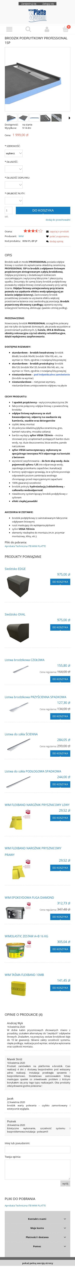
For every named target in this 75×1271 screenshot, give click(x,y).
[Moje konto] (47, 29)
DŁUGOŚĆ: (11, 161)
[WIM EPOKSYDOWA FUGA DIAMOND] (21, 911)
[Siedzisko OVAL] (21, 631)
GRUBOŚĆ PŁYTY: (15, 193)
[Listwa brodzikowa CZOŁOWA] (21, 671)
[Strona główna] (37, 15)
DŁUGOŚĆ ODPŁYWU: (17, 177)
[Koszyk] (65, 29)
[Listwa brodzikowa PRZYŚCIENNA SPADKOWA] (21, 708)
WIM (21, 236)
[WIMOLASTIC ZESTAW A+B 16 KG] (21, 950)
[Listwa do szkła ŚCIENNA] (21, 745)
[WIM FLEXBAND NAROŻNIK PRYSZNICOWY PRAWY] (21, 870)
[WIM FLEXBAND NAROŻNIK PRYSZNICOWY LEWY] (21, 821)
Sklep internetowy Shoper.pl (37, 1268)
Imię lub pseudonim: (17, 1143)
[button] (9, 29)
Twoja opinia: (13, 1156)
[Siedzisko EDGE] (21, 586)
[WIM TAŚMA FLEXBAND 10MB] (21, 988)
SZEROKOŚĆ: (12, 146)
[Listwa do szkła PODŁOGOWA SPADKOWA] (21, 782)
